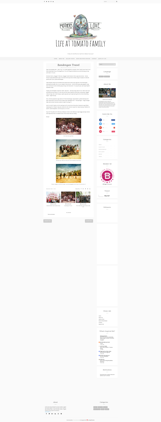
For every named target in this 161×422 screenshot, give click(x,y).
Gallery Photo (70, 58)
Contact (94, 58)
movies (100, 154)
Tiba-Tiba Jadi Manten (104, 356)
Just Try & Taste (103, 346)
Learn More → (48, 411)
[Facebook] (81, 189)
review (105, 407)
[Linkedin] (90, 189)
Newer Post (48, 220)
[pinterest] (61, 413)
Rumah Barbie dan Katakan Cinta (53, 205)
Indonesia (107, 76)
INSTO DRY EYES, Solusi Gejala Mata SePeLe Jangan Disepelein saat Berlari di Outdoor (107, 338)
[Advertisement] (107, 244)
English (101, 76)
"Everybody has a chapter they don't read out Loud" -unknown (107, 375)
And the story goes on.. (105, 355)
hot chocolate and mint (105, 342)
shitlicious (102, 359)
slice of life (102, 147)
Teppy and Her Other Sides (105, 351)
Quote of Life (102, 58)
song (102, 409)
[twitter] (46, 2)
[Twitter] (85, 189)
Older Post (89, 220)
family (100, 144)
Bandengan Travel (68, 205)
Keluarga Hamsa (103, 336)
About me (101, 317)
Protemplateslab (76, 420)
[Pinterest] (88, 189)
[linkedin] (53, 2)
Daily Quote (101, 151)
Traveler (74, 67)
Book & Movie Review (103, 320)
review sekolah (102, 149)
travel (100, 156)
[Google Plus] (83, 189)
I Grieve (101, 343)
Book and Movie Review (83, 58)
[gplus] (49, 2)
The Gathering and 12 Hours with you (83, 206)
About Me (61, 58)
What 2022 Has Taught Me (105, 352)
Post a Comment (51, 214)
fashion (100, 407)
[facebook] (44, 2)
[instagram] (51, 2)
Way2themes (91, 420)
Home (55, 58)
